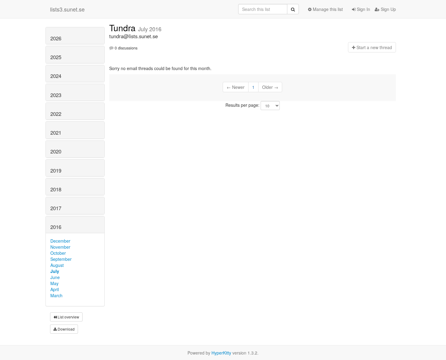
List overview (68, 316)
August (57, 265)
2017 (55, 208)
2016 (55, 226)
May (54, 283)
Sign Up (388, 9)
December (60, 241)
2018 (55, 189)
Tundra (123, 28)
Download (66, 328)
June (55, 277)
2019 (55, 170)
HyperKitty (221, 353)
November (60, 247)
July (54, 271)
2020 (55, 151)
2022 (55, 113)
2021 (55, 132)
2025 (55, 57)
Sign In (363, 9)
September (61, 259)
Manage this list (327, 9)
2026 (55, 38)
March (56, 295)
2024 (55, 75)
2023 (55, 95)
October (58, 253)
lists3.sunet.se (67, 9)
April (54, 289)
